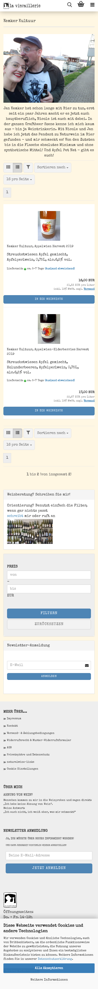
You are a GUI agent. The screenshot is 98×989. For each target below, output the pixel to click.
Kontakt (12, 726)
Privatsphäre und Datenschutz (28, 755)
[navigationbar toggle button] (92, 5)
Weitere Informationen (49, 979)
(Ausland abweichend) (60, 268)
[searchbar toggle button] (69, 5)
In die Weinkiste (49, 299)
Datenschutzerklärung (55, 959)
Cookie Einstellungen (22, 769)
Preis (12, 567)
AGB (9, 747)
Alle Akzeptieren (49, 968)
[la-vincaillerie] (20, 5)
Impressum (14, 718)
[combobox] (52, 168)
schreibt (15, 516)
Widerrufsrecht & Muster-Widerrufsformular (39, 740)
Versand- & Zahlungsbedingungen (30, 733)
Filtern (49, 613)
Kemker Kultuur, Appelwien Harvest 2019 (40, 246)
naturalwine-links (20, 762)
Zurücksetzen (49, 624)
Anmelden (49, 676)
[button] (8, 168)
